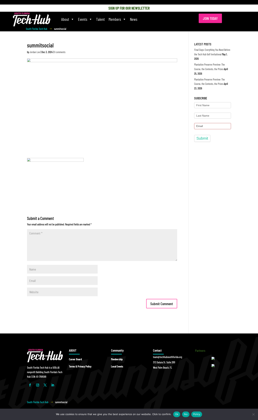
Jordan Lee (35, 52)
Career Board (75, 359)
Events (82, 19)
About (65, 19)
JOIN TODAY (210, 18)
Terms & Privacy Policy (80, 366)
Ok (176, 414)
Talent (100, 19)
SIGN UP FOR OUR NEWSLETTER (129, 8)
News (133, 19)
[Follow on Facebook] (30, 385)
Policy (196, 414)
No (186, 414)
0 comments (59, 52)
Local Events (117, 366)
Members (115, 19)
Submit (202, 138)
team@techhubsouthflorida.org (167, 357)
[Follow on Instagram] (38, 385)
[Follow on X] (45, 385)
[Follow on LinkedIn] (53, 385)
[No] (253, 414)
